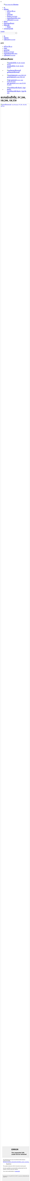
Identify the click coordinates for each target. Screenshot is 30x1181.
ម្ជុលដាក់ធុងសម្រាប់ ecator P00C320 (16, 77)
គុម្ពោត (8, 13)
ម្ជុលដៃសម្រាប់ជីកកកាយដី (13, 72)
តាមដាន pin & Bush (12, 16)
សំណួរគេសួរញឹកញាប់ (9, 23)
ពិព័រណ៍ (9, 27)
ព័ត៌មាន (5, 21)
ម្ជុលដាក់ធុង (10, 14)
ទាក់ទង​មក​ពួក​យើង (8, 28)
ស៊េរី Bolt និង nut (11, 11)
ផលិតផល (6, 9)
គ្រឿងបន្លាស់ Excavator (12, 20)
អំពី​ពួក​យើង (6, 25)
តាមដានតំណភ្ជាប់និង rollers (13, 18)
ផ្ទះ (4, 7)
